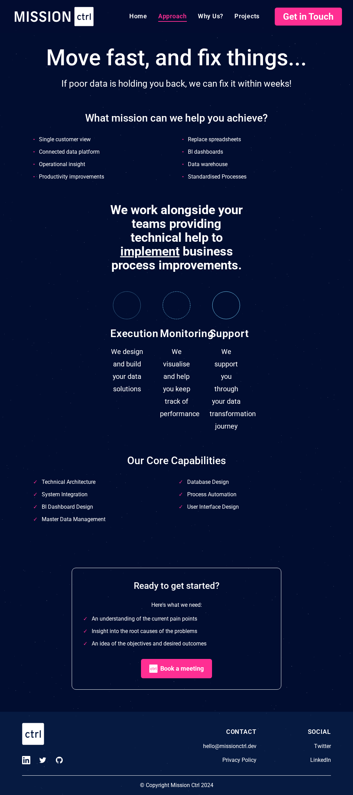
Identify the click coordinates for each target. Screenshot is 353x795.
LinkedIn (320, 760)
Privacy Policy (239, 760)
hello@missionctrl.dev (229, 746)
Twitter (322, 746)
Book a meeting (182, 668)
